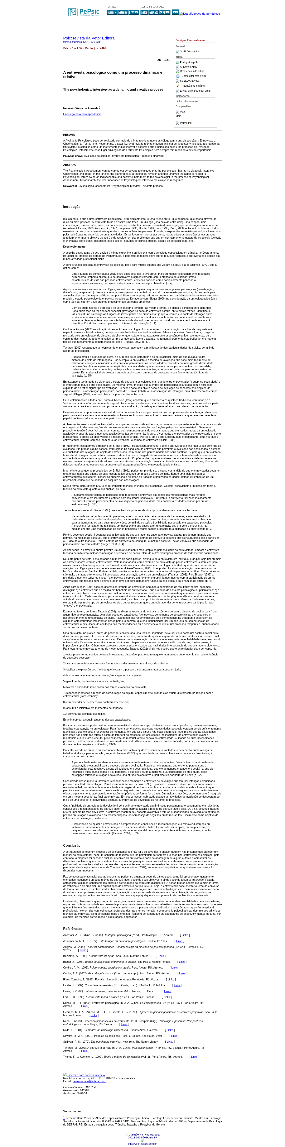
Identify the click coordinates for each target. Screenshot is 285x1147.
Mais (182, 111)
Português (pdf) (189, 62)
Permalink (186, 122)
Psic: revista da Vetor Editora (89, 38)
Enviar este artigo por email (195, 90)
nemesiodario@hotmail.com (89, 1081)
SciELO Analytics (189, 51)
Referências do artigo (192, 71)
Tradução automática (193, 85)
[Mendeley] (178, 111)
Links (185, 935)
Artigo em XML (188, 66)
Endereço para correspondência (82, 114)
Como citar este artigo (194, 76)
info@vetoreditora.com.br (142, 1143)
